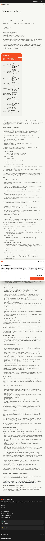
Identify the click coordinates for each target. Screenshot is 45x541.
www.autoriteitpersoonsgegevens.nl (21, 465)
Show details (39, 275)
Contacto (3, 507)
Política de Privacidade (6, 515)
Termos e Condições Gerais (7, 513)
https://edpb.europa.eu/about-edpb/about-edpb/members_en (20, 482)
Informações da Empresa (6, 517)
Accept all (37, 278)
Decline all (22, 278)
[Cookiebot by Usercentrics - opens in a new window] (39, 261)
